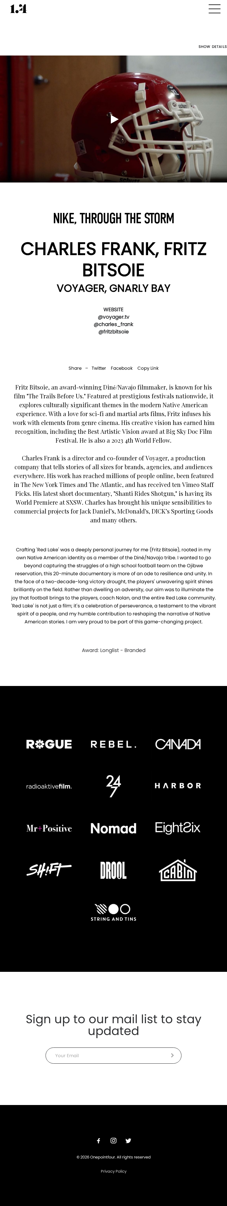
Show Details (213, 46)
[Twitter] (128, 1141)
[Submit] (172, 1055)
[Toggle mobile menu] (214, 8)
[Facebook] (99, 1141)
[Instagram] (113, 1141)
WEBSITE (113, 309)
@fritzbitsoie (113, 331)
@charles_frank (113, 324)
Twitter (99, 368)
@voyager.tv (113, 316)
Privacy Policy (114, 1171)
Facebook (122, 368)
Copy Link (148, 368)
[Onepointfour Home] (18, 8)
